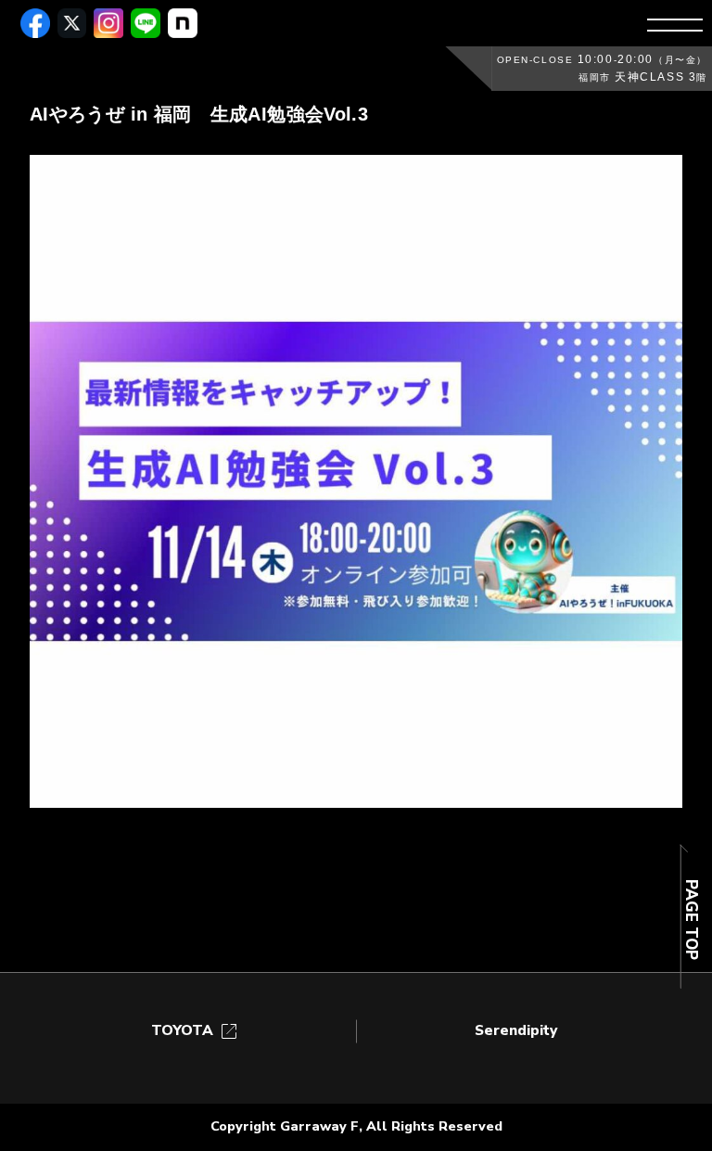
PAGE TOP (690, 919)
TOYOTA (195, 1030)
